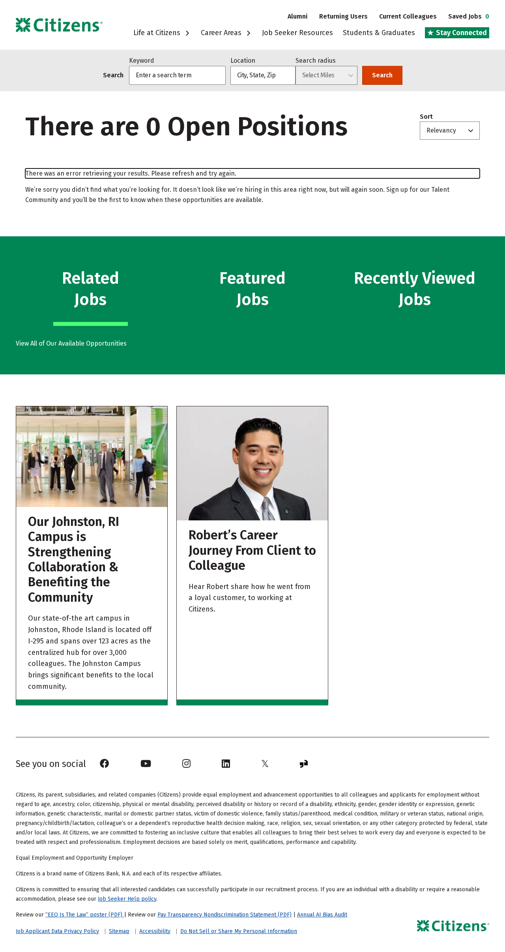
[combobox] (263, 75)
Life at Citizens (157, 32)
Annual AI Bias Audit (322, 914)
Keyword (141, 60)
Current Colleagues (408, 16)
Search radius (316, 60)
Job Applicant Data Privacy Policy (57, 931)
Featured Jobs (252, 289)
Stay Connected (460, 32)
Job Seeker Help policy (127, 899)
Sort (426, 117)
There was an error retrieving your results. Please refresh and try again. (130, 173)
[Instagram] (186, 763)
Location (242, 60)
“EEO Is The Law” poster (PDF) (84, 914)
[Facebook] (104, 763)
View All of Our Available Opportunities (71, 343)
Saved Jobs (468, 16)
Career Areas (222, 32)
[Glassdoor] (304, 764)
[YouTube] (145, 763)
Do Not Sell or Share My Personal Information (238, 931)
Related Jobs (90, 289)
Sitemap (119, 931)
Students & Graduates (379, 32)
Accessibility (154, 931)
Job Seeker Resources (297, 32)
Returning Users (343, 16)
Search (382, 75)
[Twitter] (265, 763)
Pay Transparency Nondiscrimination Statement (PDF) (224, 914)
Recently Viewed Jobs (414, 289)
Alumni (298, 16)
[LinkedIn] (226, 763)
